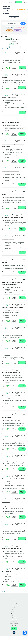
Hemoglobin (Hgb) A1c (7, 417)
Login (25, 2)
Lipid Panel (4, 262)
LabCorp (16, 43)
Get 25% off (19, 2)
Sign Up (12, 2)
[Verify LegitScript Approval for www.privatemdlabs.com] (14, 632)
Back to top (3, 591)
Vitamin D (4, 77)
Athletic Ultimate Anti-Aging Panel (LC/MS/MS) (12, 307)
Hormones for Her (19, 27)
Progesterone (5, 351)
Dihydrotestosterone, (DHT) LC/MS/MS (10, 331)
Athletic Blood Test (17, 30)
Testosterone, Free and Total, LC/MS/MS (11, 395)
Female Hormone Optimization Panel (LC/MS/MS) (13, 478)
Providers (14, 41)
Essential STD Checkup (7, 571)
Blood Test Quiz (14, 17)
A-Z (13, 39)
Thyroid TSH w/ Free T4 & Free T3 (9, 439)
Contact (6, 2)
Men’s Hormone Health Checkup (9, 56)
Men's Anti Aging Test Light (8, 239)
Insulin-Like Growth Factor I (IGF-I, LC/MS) (11, 372)
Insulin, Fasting (5, 459)
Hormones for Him (9, 27)
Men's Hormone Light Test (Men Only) (10, 122)
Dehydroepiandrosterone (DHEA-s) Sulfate (11, 548)
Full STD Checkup (6, 502)
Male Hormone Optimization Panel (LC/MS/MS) (12, 217)
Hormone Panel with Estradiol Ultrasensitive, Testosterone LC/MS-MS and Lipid (12, 283)
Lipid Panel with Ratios (7, 527)
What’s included (14, 67)
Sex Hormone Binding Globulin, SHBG (10, 171)
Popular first (8, 39)
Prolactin (4, 194)
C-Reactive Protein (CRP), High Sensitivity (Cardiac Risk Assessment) (13, 145)
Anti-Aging (9, 30)
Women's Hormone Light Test (9, 97)
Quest (11, 43)
